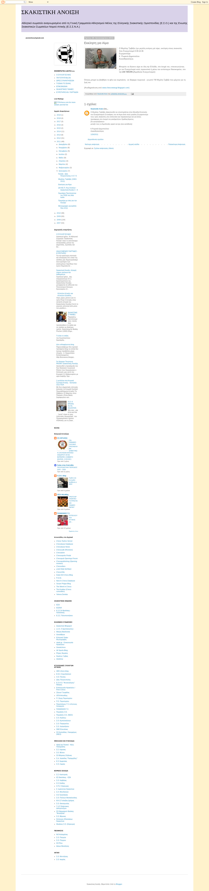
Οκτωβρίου (63, 151)
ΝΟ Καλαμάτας (62, 834)
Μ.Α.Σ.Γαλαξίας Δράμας (65, 801)
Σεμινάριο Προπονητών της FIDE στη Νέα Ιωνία (67, 195)
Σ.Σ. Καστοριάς (62, 775)
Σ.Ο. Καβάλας (61, 780)
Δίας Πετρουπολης (63, 680)
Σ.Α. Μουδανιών (62, 792)
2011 (59, 142)
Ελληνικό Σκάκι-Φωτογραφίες (62, 639)
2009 (59, 216)
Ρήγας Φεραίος (62, 653)
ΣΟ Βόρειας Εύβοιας (64, 755)
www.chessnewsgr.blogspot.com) (115, 88)
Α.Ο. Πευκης (61, 677)
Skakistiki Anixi (97, 109)
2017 (59, 122)
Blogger (119, 884)
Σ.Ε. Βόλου (60, 753)
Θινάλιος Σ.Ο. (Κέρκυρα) (65, 824)
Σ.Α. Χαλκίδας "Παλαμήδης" (66, 758)
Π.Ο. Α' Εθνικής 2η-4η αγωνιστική (72, 405)
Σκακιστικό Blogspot (64, 626)
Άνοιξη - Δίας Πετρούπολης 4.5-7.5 (67, 175)
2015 (59, 128)
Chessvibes (60, 566)
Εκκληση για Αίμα (65, 185)
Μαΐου (61, 158)
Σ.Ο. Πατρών (61, 837)
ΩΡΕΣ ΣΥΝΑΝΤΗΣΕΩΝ (65, 81)
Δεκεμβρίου (63, 144)
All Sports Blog (62, 650)
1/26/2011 (94, 134)
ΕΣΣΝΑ (59, 608)
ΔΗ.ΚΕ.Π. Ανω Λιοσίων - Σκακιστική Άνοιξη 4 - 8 (68, 189)
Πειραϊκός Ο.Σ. (61, 712)
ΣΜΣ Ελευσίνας (62, 729)
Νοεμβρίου (63, 148)
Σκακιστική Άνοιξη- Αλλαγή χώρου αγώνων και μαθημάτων (66, 272)
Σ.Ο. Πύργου (61, 840)
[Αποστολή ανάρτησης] (132, 94)
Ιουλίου (62, 154)
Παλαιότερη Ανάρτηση (176, 144)
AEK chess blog (62, 671)
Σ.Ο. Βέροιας (61, 816)
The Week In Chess (63, 587)
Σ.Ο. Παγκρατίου (62, 724)
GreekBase (60, 635)
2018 (59, 118)
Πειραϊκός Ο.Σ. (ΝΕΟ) (64, 715)
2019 (59, 115)
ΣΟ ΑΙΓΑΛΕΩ (62, 438)
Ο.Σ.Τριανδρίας (62, 795)
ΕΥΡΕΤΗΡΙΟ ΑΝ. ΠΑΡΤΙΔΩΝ (67, 92)
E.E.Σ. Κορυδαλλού (63, 674)
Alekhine (59, 659)
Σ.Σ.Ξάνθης (60, 783)
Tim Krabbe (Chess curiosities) (63, 590)
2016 (59, 125)
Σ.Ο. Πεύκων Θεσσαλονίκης (66, 798)
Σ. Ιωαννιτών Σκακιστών (65, 789)
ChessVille (60, 572)
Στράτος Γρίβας (62, 656)
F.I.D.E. (59, 578)
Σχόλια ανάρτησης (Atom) (104, 148)
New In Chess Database (65, 581)
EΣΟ (58, 605)
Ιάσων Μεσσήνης (62, 846)
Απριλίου (62, 161)
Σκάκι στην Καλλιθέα (65, 465)
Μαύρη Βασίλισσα (63, 632)
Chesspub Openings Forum (67, 559)
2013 (59, 135)
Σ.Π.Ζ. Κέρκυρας (62, 786)
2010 (59, 213)
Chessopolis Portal (63, 556)
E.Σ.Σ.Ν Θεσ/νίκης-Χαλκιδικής (63, 612)
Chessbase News (63, 547)
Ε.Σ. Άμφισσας (61, 761)
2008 (59, 220)
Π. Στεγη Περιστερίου (64, 698)
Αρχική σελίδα (134, 144)
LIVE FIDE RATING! (63, 569)
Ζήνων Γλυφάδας (63, 693)
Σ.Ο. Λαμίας (60, 764)
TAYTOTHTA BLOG (63, 78)
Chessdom (60, 553)
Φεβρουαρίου (64, 168)
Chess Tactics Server (64, 541)
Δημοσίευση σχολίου (96, 139)
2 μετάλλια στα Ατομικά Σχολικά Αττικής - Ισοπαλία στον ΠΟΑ (66, 383)
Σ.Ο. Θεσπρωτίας (62, 804)
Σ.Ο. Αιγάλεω (61, 718)
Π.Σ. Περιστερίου (62, 701)
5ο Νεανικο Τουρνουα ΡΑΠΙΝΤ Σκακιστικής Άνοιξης (67, 363)
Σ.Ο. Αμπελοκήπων (63, 721)
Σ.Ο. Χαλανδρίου (62, 726)
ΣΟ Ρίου (59, 843)
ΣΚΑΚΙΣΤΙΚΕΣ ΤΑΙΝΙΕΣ (65, 89)
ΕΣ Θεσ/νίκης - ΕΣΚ (63, 777)
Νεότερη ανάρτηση (92, 144)
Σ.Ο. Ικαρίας (60, 859)
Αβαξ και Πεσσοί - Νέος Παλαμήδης (65, 746)
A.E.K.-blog (61, 476)
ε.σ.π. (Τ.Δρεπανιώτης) (64, 629)
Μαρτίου (62, 164)
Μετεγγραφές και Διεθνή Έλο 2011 (67, 207)
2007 (59, 223)
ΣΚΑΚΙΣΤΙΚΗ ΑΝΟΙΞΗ (50, 12)
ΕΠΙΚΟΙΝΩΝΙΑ (61, 86)
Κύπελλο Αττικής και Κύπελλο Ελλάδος (65, 294)
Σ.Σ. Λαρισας (61, 750)
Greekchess (61, 647)
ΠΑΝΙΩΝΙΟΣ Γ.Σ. (63, 513)
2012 (59, 138)
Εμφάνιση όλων (73, 531)
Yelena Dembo (62, 594)
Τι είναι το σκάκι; (62, 336)
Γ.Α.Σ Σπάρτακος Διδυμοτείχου (62, 807)
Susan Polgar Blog (63, 584)
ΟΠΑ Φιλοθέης (63, 495)
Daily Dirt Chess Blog (64, 575)
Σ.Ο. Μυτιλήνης (62, 856)
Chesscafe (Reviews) (64, 550)
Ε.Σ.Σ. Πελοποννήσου (64, 616)
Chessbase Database (64, 544)
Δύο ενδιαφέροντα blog (65, 345)
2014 (59, 131)
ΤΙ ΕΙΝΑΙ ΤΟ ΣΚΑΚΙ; (63, 83)
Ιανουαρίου (63, 171)
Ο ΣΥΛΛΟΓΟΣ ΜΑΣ (63, 75)
